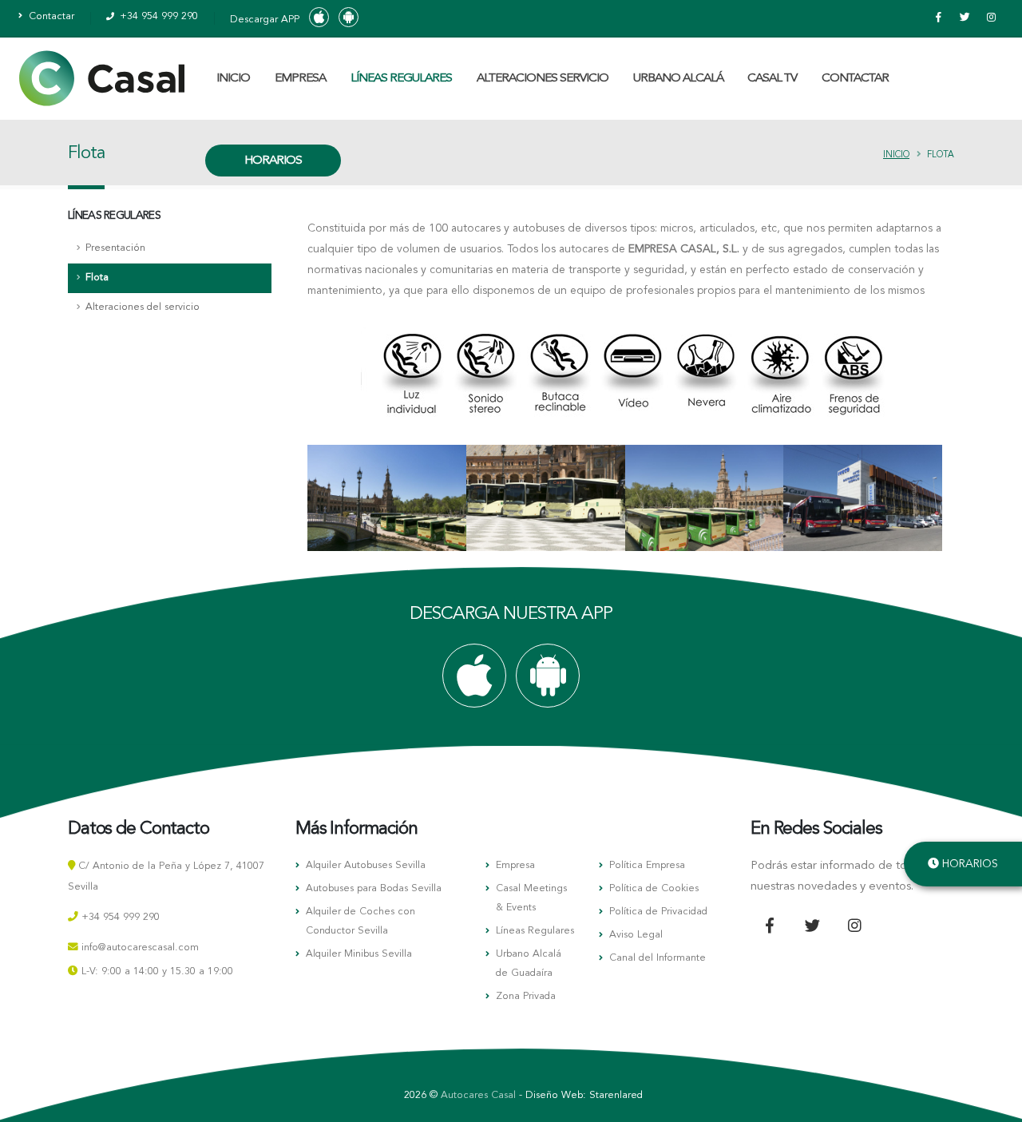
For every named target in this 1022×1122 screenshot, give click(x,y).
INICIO (233, 79)
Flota (97, 277)
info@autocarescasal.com (140, 947)
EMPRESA (300, 79)
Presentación (115, 248)
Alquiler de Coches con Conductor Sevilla (360, 921)
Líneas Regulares (535, 931)
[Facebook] (938, 18)
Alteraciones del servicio (142, 307)
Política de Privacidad (658, 911)
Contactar (50, 16)
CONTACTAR (855, 79)
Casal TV (772, 79)
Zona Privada (526, 996)
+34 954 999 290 (157, 16)
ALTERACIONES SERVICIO (542, 79)
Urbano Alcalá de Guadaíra (528, 963)
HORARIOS (273, 161)
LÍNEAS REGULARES (401, 79)
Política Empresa (647, 865)
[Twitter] (964, 18)
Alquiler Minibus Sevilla (359, 954)
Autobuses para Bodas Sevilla (374, 888)
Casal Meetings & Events (531, 898)
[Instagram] (991, 18)
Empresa (515, 865)
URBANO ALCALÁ (678, 79)
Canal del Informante (657, 958)
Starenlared (616, 1095)
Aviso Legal (636, 935)
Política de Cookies (654, 888)
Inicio (896, 155)
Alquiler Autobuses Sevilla (366, 865)
